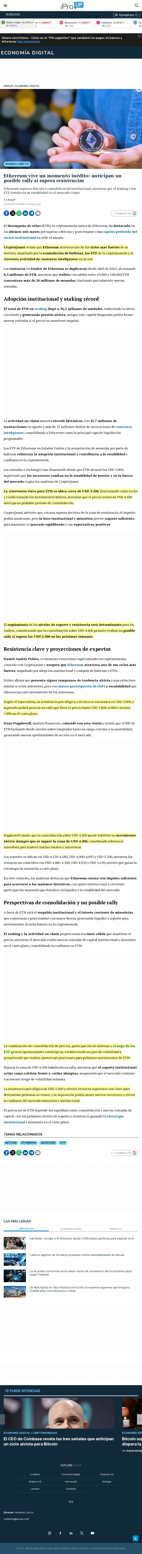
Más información (28, 42)
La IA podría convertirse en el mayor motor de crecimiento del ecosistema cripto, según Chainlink (81, 1272)
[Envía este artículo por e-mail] (38, 213)
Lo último (35, 1474)
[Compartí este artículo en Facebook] (6, 213)
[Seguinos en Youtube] (92, 1533)
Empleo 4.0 (35, 1481)
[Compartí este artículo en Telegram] (31, 213)
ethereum (28, 1143)
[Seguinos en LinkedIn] (71, 1533)
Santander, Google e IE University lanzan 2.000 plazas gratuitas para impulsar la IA (82, 1238)
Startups (106, 1481)
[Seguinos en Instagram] (49, 1533)
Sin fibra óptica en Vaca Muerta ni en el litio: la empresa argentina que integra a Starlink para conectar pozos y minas (80, 1289)
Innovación (71, 1481)
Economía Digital (71, 1474)
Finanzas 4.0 (107, 1474)
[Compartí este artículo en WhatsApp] (19, 213)
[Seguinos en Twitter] (81, 1533)
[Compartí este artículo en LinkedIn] (25, 213)
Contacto (71, 1488)
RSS (71, 1501)
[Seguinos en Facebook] (60, 1533)
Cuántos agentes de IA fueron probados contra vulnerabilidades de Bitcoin (77, 1255)
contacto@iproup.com (16, 1519)
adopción (48, 1143)
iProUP (11, 199)
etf (62, 1143)
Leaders (35, 1488)
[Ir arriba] (135, 1538)
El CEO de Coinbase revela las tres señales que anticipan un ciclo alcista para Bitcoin (59, 1441)
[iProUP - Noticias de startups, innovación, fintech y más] (71, 5)
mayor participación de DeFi (81, 686)
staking (41, 308)
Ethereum (75, 664)
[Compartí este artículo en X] (13, 213)
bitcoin (11, 1143)
